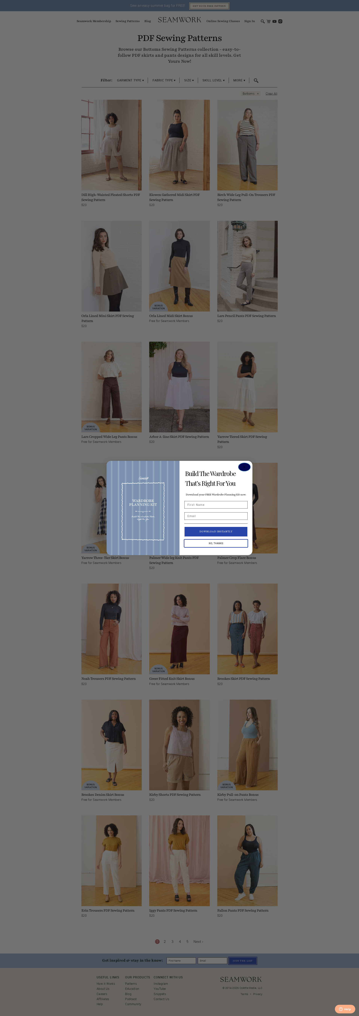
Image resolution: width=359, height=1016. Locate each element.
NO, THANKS (216, 543)
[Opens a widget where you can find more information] (345, 1009)
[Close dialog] (244, 467)
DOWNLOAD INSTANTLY (216, 531)
